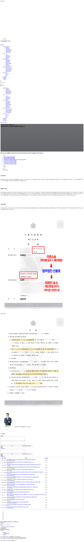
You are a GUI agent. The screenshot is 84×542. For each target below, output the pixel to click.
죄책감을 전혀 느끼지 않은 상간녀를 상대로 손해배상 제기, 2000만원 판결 (20, 479)
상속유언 (7, 73)
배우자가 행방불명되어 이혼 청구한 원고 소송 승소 (16, 499)
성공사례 (4, 76)
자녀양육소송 (8, 60)
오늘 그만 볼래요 (4, 41)
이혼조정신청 (8, 56)
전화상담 (2, 521)
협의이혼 (7, 57)
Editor (2, 455)
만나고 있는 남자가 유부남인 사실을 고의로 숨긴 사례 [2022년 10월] (19, 504)
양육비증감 (8, 62)
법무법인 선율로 (6, 46)
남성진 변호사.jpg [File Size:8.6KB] (10, 160)
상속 (6, 74)
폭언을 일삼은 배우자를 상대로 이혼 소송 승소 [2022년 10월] (17, 501)
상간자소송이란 (8, 110)
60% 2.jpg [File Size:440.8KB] (9, 157)
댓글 (2, 435)
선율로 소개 (8, 47)
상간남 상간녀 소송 (6, 66)
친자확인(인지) (8, 65)
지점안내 (16, 521)
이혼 (4, 53)
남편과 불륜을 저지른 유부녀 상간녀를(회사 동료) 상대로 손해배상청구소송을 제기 (21, 459)
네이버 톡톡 (7, 521)
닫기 (9, 41)
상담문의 (4, 79)
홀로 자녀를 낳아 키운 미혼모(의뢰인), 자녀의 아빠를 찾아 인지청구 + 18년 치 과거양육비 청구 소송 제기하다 (26, 494)
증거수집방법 (8, 71)
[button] (15, 39)
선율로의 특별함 (8, 50)
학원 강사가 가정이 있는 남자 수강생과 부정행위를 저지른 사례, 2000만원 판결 (20, 484)
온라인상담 (13, 521)
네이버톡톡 (7, 529)
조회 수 (46, 458)
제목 (26, 458)
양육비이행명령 (8, 63)
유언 (6, 75)
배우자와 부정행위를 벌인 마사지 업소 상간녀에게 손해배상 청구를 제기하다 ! (20, 469)
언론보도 (4, 77)
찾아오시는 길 (8, 52)
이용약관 (4, 534)
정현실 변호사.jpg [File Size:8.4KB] (10, 163)
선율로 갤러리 (8, 51)
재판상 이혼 (8, 55)
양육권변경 (8, 61)
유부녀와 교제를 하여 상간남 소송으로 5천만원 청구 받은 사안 (18, 506)
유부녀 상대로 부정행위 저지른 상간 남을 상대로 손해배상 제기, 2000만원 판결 (20, 474)
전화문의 (2, 529)
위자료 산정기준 (8, 70)
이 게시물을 (3, 433)
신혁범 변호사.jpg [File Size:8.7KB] (10, 162)
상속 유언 (4, 72)
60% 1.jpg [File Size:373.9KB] (9, 156)
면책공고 (4, 532)
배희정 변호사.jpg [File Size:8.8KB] (10, 161)
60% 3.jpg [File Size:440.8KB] (9, 158)
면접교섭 (7, 64)
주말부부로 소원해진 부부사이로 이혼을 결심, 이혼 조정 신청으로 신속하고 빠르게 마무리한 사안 (24, 464)
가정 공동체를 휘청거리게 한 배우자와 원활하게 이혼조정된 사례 (18, 491)
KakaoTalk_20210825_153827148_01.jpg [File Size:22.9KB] (15, 159)
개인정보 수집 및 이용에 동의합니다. (8, 526)
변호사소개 (8, 48)
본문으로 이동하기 (4, 122)
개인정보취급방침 (6, 533)
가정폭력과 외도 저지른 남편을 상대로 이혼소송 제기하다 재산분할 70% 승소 (20, 489)
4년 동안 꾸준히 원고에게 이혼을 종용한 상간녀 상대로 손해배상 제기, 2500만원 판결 (22, 496)
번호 (2, 458)
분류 (5, 458)
